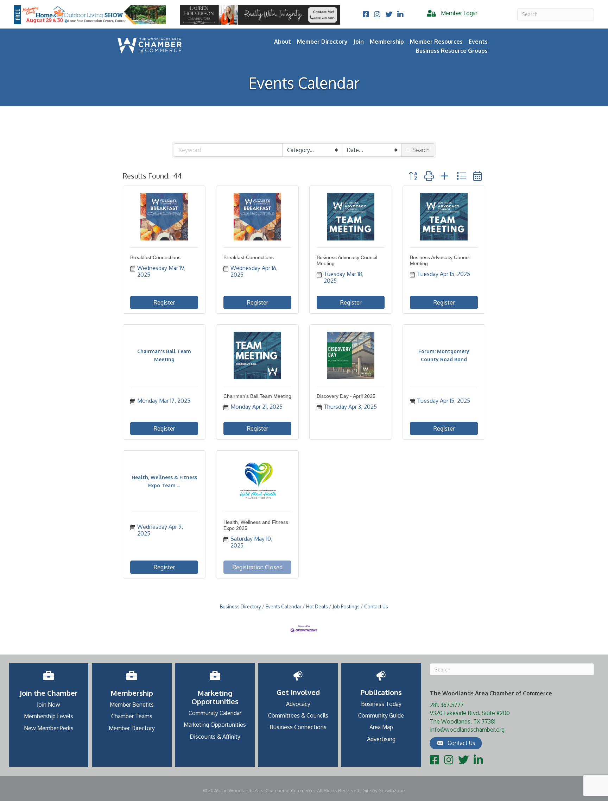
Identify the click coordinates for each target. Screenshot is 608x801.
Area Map (381, 727)
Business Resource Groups (452, 50)
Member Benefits (132, 704)
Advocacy (298, 703)
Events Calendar (284, 606)
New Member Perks (49, 728)
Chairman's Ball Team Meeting (257, 396)
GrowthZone (391, 790)
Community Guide (381, 715)
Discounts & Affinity (215, 736)
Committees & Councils (298, 715)
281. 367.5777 (447, 704)
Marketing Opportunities (215, 724)
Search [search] (421, 150)
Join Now (48, 704)
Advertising (381, 739)
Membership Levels (48, 716)
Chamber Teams (131, 716)
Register (164, 302)
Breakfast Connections (155, 257)
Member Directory (322, 41)
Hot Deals (317, 606)
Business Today (381, 703)
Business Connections (298, 727)
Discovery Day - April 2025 (346, 396)
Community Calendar (215, 712)
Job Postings (346, 606)
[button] (413, 176)
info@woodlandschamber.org (467, 729)
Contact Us (376, 606)
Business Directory (240, 606)
